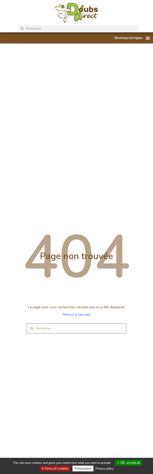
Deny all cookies (56, 468)
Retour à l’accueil (76, 314)
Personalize (83, 468)
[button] (132, 38)
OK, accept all (130, 462)
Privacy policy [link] (104, 468)
